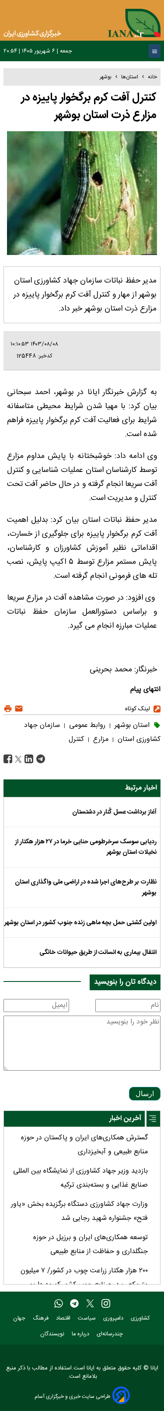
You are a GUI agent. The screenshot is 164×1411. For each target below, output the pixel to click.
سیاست (88, 1318)
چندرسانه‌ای (111, 1334)
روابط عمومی (86, 725)
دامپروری (114, 1318)
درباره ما (81, 1334)
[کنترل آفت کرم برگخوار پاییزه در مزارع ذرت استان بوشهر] (39, 759)
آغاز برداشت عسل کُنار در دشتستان (114, 812)
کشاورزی (141, 1318)
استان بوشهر (131, 725)
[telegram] (74, 1304)
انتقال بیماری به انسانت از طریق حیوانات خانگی (98, 952)
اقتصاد (64, 1318)
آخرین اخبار (125, 1119)
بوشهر (106, 77)
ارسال (145, 1093)
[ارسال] (17, 709)
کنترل (76, 739)
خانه (152, 77)
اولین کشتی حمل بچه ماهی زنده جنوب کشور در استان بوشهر (80, 923)
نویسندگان (53, 1334)
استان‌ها (129, 77)
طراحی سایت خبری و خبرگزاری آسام (72, 1396)
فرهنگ (41, 1318)
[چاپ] (7, 709)
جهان (20, 1318)
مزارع (99, 739)
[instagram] (105, 1304)
